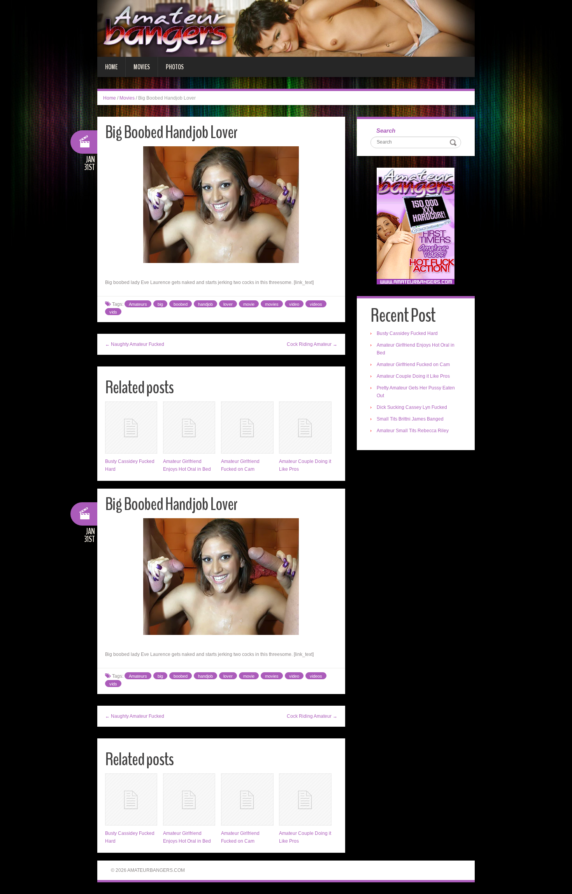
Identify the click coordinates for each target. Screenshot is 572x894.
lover (228, 304)
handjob (205, 304)
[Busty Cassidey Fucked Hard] (131, 427)
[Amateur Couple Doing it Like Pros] (305, 427)
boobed (181, 304)
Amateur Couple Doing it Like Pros (413, 376)
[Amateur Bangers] (286, 28)
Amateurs (138, 304)
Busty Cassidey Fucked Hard (407, 333)
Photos (175, 67)
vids (113, 312)
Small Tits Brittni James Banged (410, 419)
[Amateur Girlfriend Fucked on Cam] (247, 427)
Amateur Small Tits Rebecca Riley (413, 430)
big (160, 304)
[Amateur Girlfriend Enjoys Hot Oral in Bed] (189, 427)
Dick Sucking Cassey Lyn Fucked (412, 407)
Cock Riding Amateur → (312, 344)
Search (385, 130)
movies (272, 304)
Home (111, 67)
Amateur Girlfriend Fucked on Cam (413, 364)
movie (248, 304)
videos (316, 304)
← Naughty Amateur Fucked (134, 344)
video (294, 304)
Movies (141, 67)
